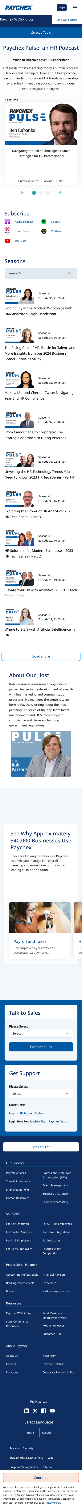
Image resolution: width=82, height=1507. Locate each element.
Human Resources (17, 1198)
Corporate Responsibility (58, 1372)
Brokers (11, 1291)
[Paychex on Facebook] (43, 1410)
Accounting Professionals (22, 1274)
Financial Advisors (54, 1274)
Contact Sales (41, 1046)
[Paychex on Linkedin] (26, 1410)
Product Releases (53, 1325)
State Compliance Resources (17, 1324)
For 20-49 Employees (19, 1249)
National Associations (56, 1291)
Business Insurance (55, 1193)
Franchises (49, 1283)
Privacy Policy (53, 1502)
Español (47, 1432)
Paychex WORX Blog (16, 19)
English (31, 1432)
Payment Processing (55, 1202)
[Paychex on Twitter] (35, 1410)
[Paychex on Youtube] (52, 1410)
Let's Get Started (66, 19)
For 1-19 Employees (18, 1240)
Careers (11, 1364)
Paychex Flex (38, 1121)
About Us (12, 1355)
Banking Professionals (20, 1283)
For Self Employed (17, 1223)
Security (28, 1448)
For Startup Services (19, 1232)
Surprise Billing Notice (24, 1467)
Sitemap (48, 1467)
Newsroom (49, 1355)
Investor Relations (54, 1364)
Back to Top (41, 1146)
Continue (41, 1477)
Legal (50, 1457)
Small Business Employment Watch (55, 1315)
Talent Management (55, 1185)
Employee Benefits (18, 1189)
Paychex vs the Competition (52, 1251)
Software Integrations (56, 1232)
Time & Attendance (18, 1181)
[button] (74, 7)
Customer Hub (52, 1334)
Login (62, 7)
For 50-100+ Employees (57, 1223)
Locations (12, 1372)
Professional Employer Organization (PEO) (57, 1175)
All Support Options (32, 1113)
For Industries (51, 1240)
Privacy (14, 1448)
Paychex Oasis (58, 1121)
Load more (41, 656)
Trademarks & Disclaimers (26, 1457)
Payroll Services (16, 1173)
